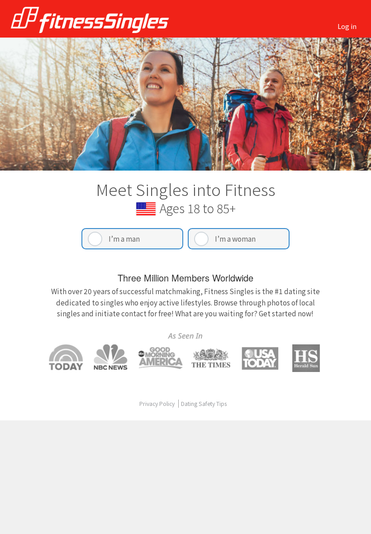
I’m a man (124, 238)
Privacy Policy (157, 404)
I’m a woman (235, 238)
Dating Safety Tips (204, 404)
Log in (347, 26)
